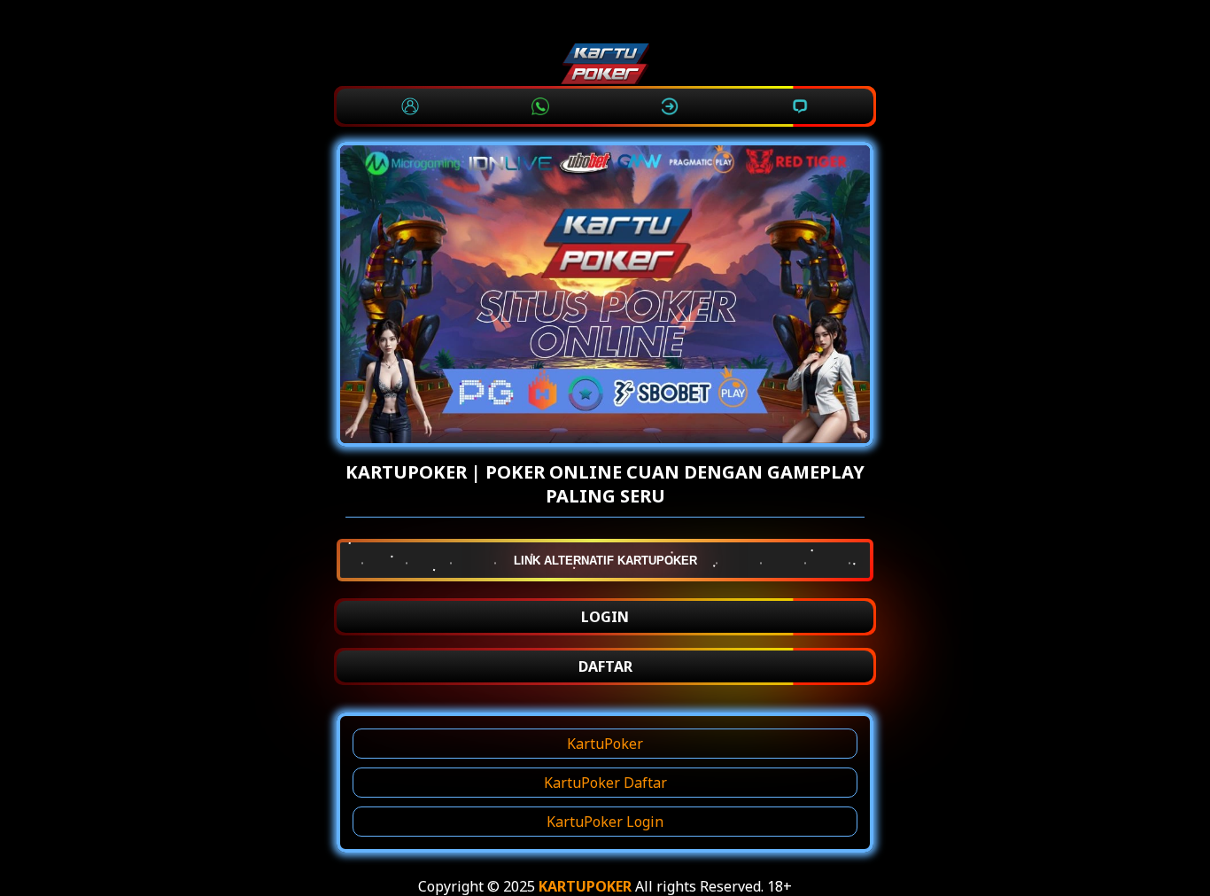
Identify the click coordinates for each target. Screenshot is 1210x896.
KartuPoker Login (605, 821)
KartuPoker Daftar (605, 782)
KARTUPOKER (585, 886)
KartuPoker (605, 743)
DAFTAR (605, 666)
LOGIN (605, 617)
